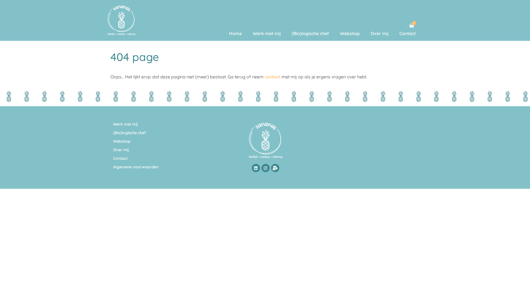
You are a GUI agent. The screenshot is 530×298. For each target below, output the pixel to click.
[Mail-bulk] (275, 168)
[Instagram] (265, 168)
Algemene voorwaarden (135, 166)
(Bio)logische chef (310, 33)
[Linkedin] (256, 168)
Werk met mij (267, 33)
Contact (407, 33)
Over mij (379, 33)
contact (272, 76)
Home (235, 33)
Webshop (350, 33)
